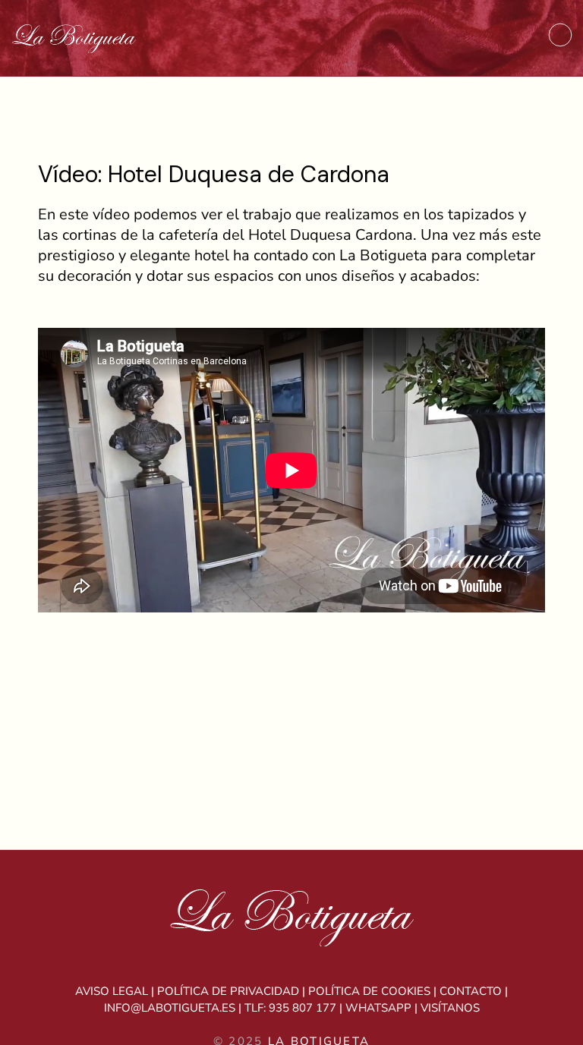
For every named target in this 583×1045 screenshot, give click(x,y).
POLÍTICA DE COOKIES (369, 991)
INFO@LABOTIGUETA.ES (169, 1007)
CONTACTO (471, 991)
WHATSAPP (378, 1007)
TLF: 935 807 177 (290, 1007)
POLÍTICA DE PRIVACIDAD (228, 991)
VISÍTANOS (450, 1007)
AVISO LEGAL (111, 991)
